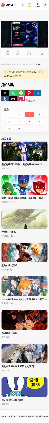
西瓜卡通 (8, 5)
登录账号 (16, 75)
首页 (2, 64)
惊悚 (8, 64)
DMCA (20, 416)
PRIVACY (28, 416)
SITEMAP (12, 416)
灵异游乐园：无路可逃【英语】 (22, 64)
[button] (23, 5)
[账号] (45, 5)
